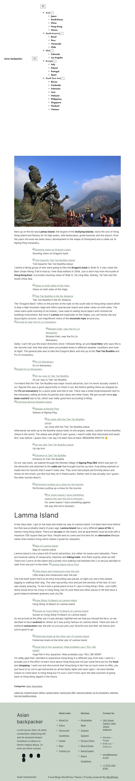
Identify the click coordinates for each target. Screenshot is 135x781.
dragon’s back (31, 693)
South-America (53, 33)
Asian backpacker (13, 58)
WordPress (112, 777)
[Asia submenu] (52, 12)
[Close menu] (43, 6)
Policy (62, 725)
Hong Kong (37, 686)
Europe (49, 61)
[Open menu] (34, 59)
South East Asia (53, 78)
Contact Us (64, 751)
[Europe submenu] (54, 61)
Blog (61, 746)
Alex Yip (60, 137)
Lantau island (52, 693)
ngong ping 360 (67, 693)
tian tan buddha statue (25, 696)
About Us (63, 720)
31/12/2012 (73, 137)
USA (48, 50)
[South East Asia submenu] (63, 78)
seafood (114, 693)
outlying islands (84, 693)
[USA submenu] (52, 50)
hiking (42, 693)
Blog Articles (87, 746)
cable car (18, 693)
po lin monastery (101, 693)
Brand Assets (87, 751)
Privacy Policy (88, 741)
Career (62, 741)
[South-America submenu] (62, 33)
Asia (48, 12)
